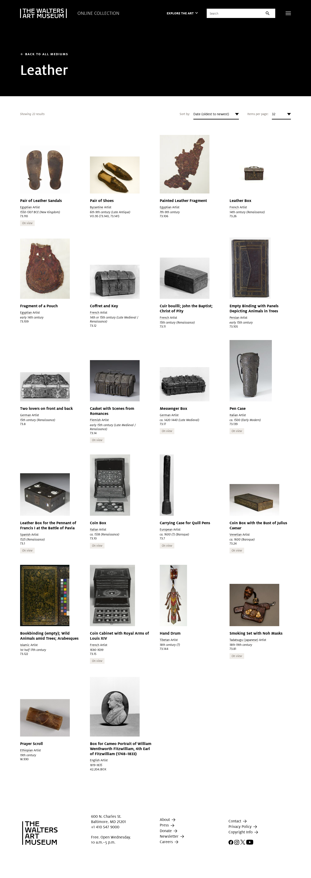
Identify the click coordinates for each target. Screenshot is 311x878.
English (95, 760)
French (234, 207)
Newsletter (170, 836)
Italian (234, 415)
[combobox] (216, 114)
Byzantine (96, 207)
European (166, 529)
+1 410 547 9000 (105, 826)
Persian (234, 318)
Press (165, 825)
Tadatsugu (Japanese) (244, 640)
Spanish (25, 534)
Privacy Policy (240, 826)
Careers (167, 841)
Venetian (236, 534)
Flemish (95, 420)
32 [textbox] (273, 114)
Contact (235, 821)
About (165, 819)
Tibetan (165, 640)
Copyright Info (241, 832)
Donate (166, 830)
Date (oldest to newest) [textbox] (211, 114)
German (25, 415)
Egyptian (26, 207)
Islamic (25, 645)
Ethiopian (26, 750)
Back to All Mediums (44, 54)
